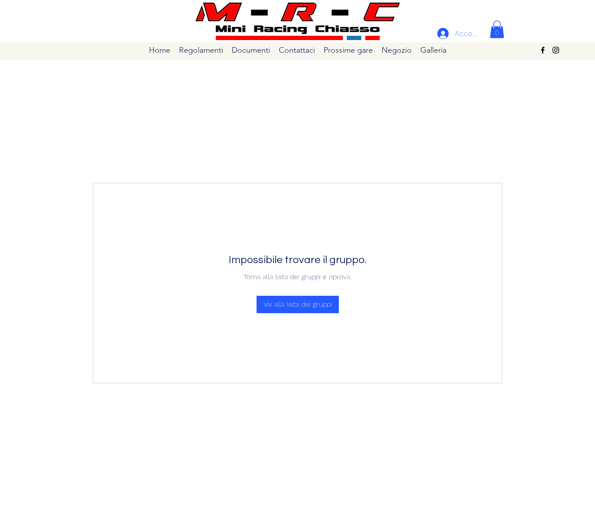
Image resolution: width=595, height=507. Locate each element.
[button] (497, 29)
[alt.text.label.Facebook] (542, 50)
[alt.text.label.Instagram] (555, 50)
